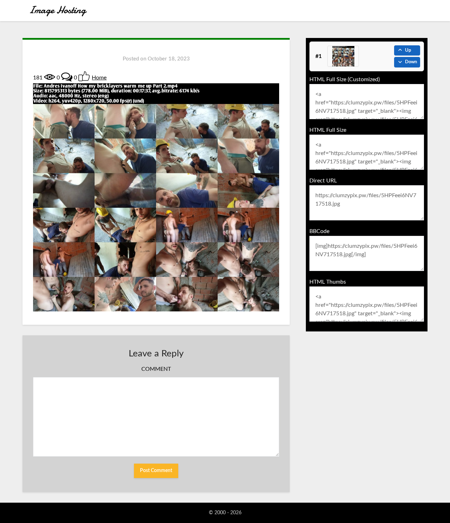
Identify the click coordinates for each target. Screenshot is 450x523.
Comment (156, 369)
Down (411, 62)
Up (408, 50)
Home (99, 77)
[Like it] (84, 76)
